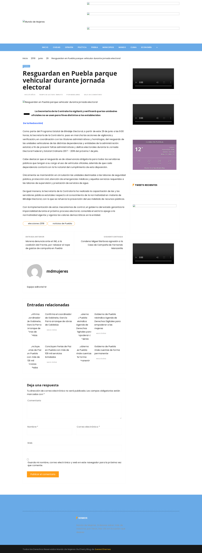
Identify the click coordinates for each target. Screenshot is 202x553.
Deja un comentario (93, 94)
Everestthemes (103, 549)
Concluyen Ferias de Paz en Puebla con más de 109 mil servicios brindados (58, 352)
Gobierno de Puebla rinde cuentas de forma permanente (107, 350)
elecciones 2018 (36, 223)
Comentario (34, 400)
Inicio (45, 47)
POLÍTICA (82, 47)
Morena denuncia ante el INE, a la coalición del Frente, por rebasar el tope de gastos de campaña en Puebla (48, 245)
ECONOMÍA (146, 47)
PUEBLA (94, 47)
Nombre (32, 426)
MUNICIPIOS (108, 47)
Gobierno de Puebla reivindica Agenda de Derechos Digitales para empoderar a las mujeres (107, 321)
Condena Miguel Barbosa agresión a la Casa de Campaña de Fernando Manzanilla (102, 245)
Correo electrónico (88, 426)
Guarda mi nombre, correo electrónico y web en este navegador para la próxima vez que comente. (74, 464)
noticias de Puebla (62, 223)
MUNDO (122, 47)
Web (29, 443)
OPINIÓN (69, 47)
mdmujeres (75, 94)
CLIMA (133, 47)
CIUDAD (56, 47)
